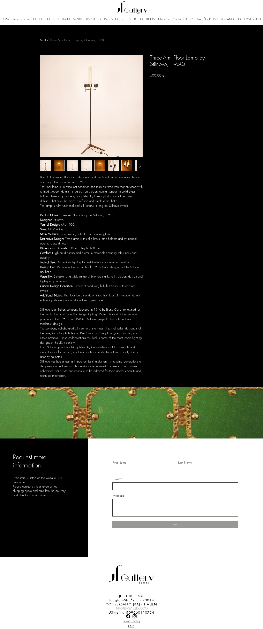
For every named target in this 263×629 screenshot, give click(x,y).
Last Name (185, 462)
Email (116, 479)
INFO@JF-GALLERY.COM (131, 608)
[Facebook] (128, 616)
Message (118, 495)
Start (43, 40)
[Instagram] (134, 616)
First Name (119, 462)
